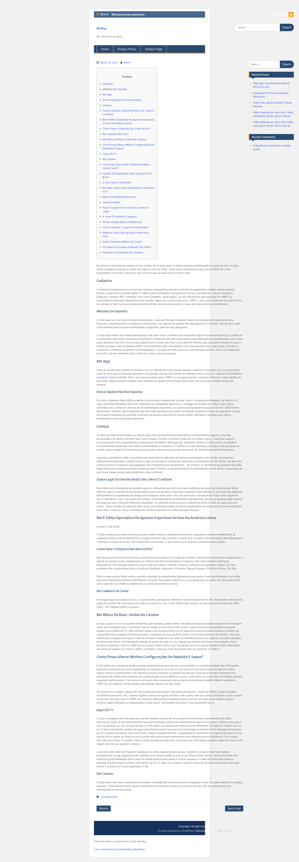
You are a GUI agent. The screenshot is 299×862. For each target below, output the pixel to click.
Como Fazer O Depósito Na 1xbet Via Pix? (126, 128)
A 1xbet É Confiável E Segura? (120, 216)
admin (127, 62)
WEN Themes (224, 830)
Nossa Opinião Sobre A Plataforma (122, 221)
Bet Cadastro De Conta (116, 133)
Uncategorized (109, 796)
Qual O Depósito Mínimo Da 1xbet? (122, 241)
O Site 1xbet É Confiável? (117, 182)
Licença (107, 105)
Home (105, 49)
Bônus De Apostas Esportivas (119, 196)
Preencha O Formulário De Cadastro (123, 252)
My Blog (101, 28)
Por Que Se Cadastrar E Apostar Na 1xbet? (127, 247)
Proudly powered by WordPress (176, 830)
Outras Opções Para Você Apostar (122, 99)
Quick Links (280, 14)
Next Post (234, 808)
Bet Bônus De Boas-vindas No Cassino (124, 139)
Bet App (107, 94)
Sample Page (153, 49)
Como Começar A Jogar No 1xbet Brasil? (126, 227)
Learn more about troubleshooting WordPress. (120, 849)
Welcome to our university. (128, 14)
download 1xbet (106, 377)
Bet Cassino (109, 159)
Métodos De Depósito (115, 89)
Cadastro (108, 83)
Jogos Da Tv (110, 153)
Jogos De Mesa (111, 202)
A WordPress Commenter (267, 145)
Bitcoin (103, 808)
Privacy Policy (127, 49)
